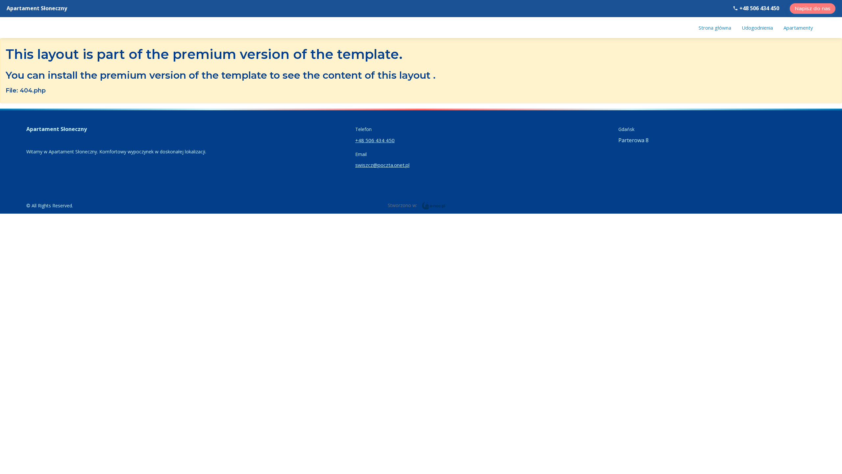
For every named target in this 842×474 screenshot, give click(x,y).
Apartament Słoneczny (37, 8)
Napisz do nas (812, 8)
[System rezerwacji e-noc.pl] (433, 205)
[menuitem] (714, 27)
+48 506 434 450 (758, 8)
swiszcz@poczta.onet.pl (382, 165)
